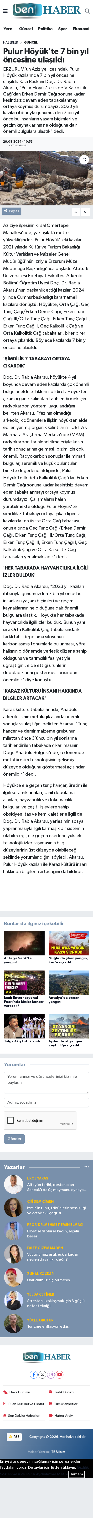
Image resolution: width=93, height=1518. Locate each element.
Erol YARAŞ (37, 1178)
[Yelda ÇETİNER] (13, 1300)
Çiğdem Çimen (40, 1201)
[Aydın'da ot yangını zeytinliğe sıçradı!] (69, 1026)
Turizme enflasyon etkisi (48, 1327)
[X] (42, 1375)
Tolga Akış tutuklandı (22, 1041)
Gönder (14, 1139)
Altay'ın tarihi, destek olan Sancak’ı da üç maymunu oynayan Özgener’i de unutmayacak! (56, 1188)
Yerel (8, 29)
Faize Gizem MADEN (45, 1248)
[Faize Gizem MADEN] (13, 1254)
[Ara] (87, 11)
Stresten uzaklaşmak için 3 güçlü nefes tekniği (56, 1303)
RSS (16, 1437)
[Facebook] (34, 1375)
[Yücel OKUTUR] (13, 1323)
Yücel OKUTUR (40, 1320)
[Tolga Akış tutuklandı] (24, 1026)
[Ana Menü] (5, 11)
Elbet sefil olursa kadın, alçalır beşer (53, 1233)
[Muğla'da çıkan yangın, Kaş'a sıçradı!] (69, 943)
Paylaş (14, 211)
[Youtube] (59, 1375)
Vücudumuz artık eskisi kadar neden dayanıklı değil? (52, 1257)
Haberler (10, 42)
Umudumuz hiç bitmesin (48, 1280)
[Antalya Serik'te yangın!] (24, 943)
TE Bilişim (58, 1452)
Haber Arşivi (64, 1415)
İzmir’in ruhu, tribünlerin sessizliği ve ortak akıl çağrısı (56, 1210)
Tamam (76, 1474)
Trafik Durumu (64, 1392)
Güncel (26, 29)
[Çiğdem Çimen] (13, 1207)
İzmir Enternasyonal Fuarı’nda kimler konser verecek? (24, 1002)
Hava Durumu (20, 1392)
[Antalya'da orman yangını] (69, 983)
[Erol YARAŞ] (13, 1184)
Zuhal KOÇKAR (40, 1274)
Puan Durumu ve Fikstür (26, 1404)
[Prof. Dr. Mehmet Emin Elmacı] (13, 1231)
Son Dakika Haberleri (24, 1415)
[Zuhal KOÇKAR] (13, 1277)
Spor (62, 29)
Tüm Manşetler (66, 1404)
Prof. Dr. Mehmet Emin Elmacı (55, 1225)
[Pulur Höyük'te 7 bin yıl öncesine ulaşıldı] (46, 178)
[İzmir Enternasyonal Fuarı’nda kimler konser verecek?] (24, 983)
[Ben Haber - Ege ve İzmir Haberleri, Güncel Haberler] (46, 11)
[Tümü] (86, 1167)
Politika (45, 29)
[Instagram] (51, 1375)
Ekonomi (81, 29)
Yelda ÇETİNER (40, 1294)
